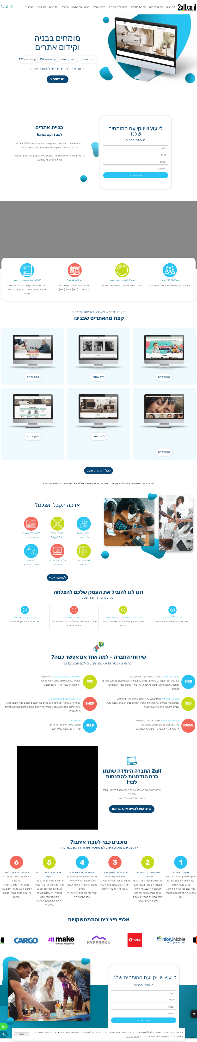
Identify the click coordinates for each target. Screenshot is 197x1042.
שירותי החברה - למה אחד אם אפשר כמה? (98, 657)
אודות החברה (156, 7)
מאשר (21, 1034)
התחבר (29, 7)
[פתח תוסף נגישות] (194, 1014)
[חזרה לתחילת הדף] (192, 1038)
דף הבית (170, 7)
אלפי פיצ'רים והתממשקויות (98, 920)
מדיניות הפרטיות (132, 1036)
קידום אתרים (99, 7)
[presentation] (194, 940)
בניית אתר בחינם (80, 7)
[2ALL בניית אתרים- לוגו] (187, 7)
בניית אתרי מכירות (118, 7)
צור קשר (41, 7)
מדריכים (53, 7)
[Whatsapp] (11, 4)
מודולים (65, 7)
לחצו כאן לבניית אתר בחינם (132, 809)
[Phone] (2, 4)
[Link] (7, 4)
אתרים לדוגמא (138, 7)
